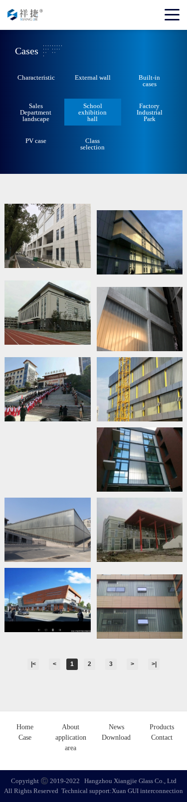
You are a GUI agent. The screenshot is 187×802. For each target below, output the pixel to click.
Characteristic (36, 77)
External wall (93, 77)
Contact (162, 737)
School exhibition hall (92, 112)
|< (33, 664)
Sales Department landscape (35, 112)
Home (24, 727)
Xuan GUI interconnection (147, 791)
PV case (35, 140)
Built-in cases (149, 81)
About (70, 727)
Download (116, 737)
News (116, 727)
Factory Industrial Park (150, 112)
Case (24, 737)
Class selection (92, 144)
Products (162, 727)
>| (154, 664)
